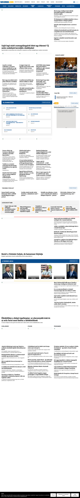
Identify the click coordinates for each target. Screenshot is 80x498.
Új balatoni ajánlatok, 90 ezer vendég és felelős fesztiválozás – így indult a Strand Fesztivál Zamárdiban (66, 348)
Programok (57, 6)
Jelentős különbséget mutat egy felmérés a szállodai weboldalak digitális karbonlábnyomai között (13, 348)
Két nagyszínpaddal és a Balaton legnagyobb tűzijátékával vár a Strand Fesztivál (65, 360)
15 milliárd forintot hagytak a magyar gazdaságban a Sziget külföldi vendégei (38, 373)
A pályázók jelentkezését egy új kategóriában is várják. (13, 364)
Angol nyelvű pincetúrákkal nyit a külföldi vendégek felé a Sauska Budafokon (64, 219)
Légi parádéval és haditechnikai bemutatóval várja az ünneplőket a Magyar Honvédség (65, 367)
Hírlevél (33, 2)
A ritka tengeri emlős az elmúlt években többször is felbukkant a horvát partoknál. (26, 84)
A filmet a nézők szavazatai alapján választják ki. (64, 41)
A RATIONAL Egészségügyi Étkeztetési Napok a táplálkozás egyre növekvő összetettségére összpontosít (43, 68)
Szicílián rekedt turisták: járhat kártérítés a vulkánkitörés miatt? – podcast (30, 194)
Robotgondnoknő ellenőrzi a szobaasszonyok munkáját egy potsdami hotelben (13, 355)
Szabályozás (41, 6)
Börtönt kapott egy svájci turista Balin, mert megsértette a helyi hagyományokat (42, 82)
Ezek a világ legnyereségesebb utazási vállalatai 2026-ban (72, 209)
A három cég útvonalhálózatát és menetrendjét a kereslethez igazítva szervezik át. (26, 178)
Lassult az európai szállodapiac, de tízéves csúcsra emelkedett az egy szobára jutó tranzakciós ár (9, 67)
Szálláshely (11, 6)
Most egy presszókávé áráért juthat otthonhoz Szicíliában (9, 80)
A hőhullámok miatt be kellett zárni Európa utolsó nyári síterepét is (38, 347)
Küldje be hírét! (59, 2)
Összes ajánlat (73, 93)
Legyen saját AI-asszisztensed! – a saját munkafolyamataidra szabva (43, 163)
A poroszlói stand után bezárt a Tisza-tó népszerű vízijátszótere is (57, 209)
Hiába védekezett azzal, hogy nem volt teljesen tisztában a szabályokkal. (43, 87)
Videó (48, 2)
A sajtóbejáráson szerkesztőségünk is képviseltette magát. (66, 351)
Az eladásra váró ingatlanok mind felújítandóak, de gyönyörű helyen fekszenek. (9, 84)
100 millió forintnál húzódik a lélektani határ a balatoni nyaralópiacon (26, 89)
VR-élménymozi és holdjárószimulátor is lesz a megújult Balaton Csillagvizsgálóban (66, 19)
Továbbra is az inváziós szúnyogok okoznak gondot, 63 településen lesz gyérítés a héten (9, 166)
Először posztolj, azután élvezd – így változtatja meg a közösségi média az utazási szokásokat (40, 360)
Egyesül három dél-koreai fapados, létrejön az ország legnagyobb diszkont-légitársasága (26, 174)
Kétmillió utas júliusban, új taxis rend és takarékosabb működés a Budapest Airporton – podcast (49, 194)
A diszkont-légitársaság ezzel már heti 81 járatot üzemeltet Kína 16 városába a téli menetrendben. (26, 167)
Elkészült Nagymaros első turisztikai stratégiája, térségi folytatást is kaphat (25, 209)
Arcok (38, 2)
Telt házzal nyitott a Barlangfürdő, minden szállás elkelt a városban (65, 303)
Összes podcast (73, 188)
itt (71, 111)
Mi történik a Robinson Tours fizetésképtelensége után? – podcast (68, 194)
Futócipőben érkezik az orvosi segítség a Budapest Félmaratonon (9, 89)
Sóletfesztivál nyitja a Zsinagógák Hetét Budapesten (24, 152)
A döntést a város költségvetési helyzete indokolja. (64, 27)
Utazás (4, 6)
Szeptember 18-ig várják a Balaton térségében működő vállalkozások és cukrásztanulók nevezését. (26, 71)
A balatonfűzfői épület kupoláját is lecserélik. (63, 22)
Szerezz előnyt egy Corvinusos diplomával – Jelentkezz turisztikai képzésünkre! (8, 153)
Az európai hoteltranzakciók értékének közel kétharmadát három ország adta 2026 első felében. (9, 72)
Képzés (63, 6)
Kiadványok (27, 2)
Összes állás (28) (46, 102)
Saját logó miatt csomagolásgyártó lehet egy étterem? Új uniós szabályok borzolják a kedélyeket (25, 46)
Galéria (52, 2)
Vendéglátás (18, 6)
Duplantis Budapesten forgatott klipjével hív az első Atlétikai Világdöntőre (43, 152)
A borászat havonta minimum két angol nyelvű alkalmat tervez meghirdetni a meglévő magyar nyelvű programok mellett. (65, 223)
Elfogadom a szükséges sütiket (63, 495)
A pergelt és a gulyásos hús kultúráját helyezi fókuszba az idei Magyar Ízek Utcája (65, 240)
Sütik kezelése (75, 495)
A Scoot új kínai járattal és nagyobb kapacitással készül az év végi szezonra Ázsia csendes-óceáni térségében (26, 162)
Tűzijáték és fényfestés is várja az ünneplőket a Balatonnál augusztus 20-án (40, 209)
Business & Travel (49, 6)
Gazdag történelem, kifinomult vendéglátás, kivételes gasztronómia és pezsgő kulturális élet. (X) (10, 180)
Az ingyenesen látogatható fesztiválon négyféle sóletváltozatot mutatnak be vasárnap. (26, 156)
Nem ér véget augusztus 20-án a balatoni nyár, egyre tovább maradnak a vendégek (43, 173)
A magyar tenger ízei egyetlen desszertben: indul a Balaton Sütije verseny (26, 66)
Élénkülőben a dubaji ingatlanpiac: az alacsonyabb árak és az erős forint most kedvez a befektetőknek (26, 319)
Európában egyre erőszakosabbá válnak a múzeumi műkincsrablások (43, 92)
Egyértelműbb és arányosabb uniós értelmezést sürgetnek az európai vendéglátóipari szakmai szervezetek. (25, 50)
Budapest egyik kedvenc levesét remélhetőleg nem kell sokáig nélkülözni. (17, 256)
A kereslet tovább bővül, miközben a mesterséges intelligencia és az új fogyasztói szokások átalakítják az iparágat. (13, 371)
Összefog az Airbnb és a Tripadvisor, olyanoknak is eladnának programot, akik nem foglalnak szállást (13, 376)
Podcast (43, 2)
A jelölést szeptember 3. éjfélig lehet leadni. (63, 229)
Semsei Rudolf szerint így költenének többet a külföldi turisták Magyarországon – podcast (9, 195)
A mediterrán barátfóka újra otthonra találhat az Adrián (26, 80)
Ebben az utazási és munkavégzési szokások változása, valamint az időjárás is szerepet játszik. (43, 178)
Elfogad (53, 494)
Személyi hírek (33, 6)
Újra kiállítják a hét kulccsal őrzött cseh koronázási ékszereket (64, 354)
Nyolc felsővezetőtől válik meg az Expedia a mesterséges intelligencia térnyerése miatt (65, 283)
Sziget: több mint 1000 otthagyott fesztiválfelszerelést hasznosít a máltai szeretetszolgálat (10, 209)
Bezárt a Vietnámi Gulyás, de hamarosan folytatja (22, 254)
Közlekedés (25, 6)
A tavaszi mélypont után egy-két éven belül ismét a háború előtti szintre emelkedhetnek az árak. (22, 322)
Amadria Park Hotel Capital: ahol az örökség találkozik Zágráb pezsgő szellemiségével (9, 175)
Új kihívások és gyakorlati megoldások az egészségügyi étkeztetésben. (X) (42, 74)
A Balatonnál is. (5, 170)
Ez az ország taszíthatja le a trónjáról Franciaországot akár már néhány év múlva (65, 289)
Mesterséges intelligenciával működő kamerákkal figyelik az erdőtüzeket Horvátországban (63, 12)
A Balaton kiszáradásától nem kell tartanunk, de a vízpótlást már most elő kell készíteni (66, 30)
